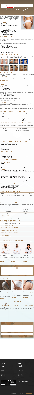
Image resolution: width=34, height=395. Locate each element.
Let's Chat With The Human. (29, 393)
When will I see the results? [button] (5, 233)
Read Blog (2, 298)
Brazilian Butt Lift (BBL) (22, 11)
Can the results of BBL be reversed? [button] (7, 238)
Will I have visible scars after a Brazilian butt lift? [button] (9, 232)
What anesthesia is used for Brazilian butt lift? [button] (9, 230)
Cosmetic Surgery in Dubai (14, 11)
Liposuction (27, 38)
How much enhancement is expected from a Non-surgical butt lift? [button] (12, 242)
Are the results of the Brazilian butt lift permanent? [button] (10, 227)
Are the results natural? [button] (5, 235)
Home (9, 11)
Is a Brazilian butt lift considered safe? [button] (7, 221)
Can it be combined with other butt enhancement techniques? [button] (12, 240)
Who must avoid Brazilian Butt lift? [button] (7, 225)
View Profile (2, 262)
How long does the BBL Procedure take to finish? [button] (9, 237)
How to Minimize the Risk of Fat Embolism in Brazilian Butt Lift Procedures (5, 293)
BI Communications (21, 393)
